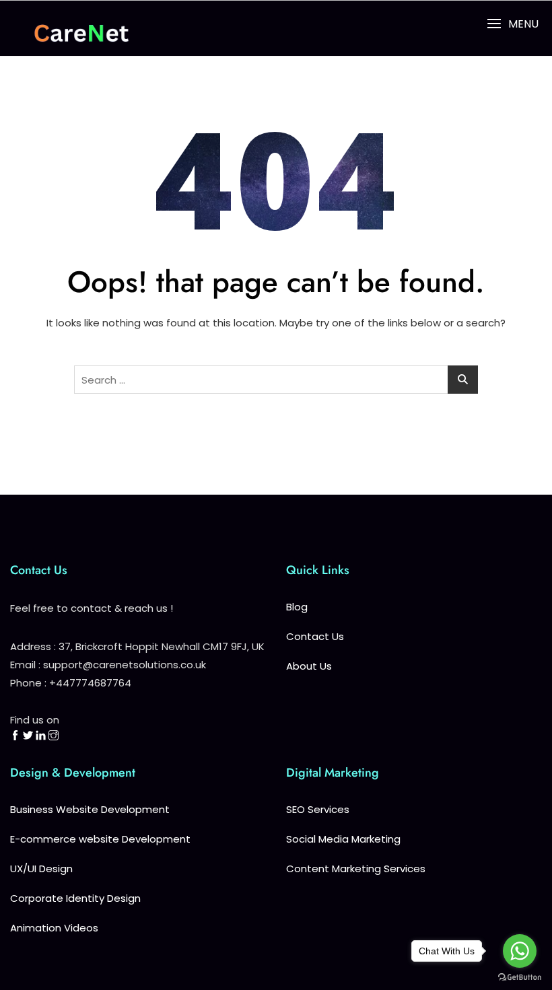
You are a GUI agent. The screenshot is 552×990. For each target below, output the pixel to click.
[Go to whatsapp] (520, 951)
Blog (297, 607)
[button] (513, 23)
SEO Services (317, 809)
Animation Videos (54, 928)
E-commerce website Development (100, 839)
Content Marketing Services (355, 868)
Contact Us (315, 636)
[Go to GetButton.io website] (519, 977)
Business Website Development (90, 809)
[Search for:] (276, 379)
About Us (309, 666)
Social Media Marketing (343, 839)
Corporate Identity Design (75, 898)
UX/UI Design (41, 868)
